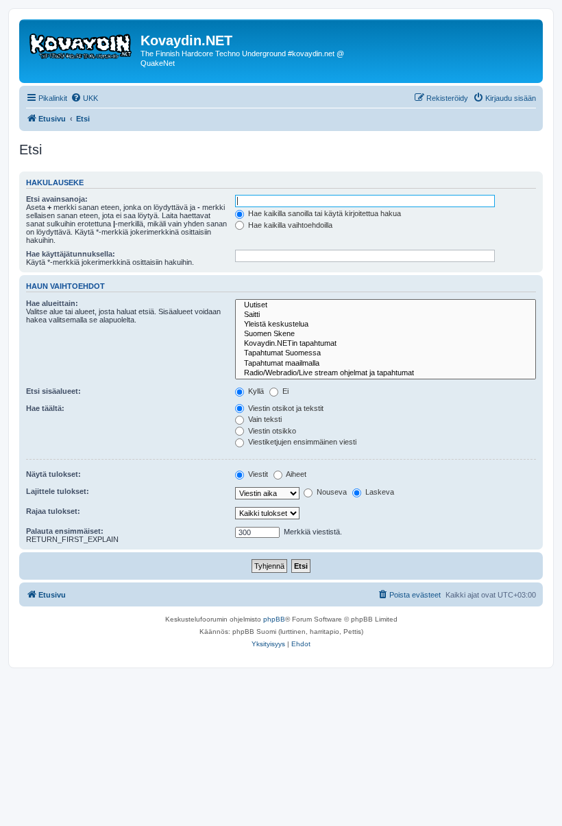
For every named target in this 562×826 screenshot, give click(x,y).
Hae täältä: (45, 408)
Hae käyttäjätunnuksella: (70, 254)
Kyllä (255, 391)
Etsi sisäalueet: (53, 391)
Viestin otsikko (271, 431)
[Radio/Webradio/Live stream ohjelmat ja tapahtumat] (385, 373)
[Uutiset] (385, 305)
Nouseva (331, 492)
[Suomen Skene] (385, 334)
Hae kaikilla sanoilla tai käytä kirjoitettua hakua (323, 213)
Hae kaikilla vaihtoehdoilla (289, 225)
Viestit (257, 474)
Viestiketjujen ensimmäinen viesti (301, 442)
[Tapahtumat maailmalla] (385, 363)
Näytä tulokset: (53, 474)
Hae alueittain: (52, 303)
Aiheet (295, 474)
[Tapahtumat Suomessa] (385, 353)
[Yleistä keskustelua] (385, 324)
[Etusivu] (81, 45)
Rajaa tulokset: (53, 511)
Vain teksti (264, 419)
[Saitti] (385, 315)
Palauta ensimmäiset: (64, 531)
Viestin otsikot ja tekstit (284, 408)
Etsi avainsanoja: (57, 199)
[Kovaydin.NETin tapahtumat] (385, 344)
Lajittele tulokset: (57, 491)
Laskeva (378, 492)
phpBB (274, 619)
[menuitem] (84, 98)
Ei (284, 391)
